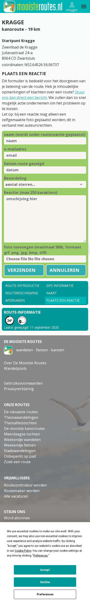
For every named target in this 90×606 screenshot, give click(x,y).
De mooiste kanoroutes (24, 428)
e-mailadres (15, 149)
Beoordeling (15, 178)
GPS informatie (59, 285)
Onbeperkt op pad (20, 456)
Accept (45, 570)
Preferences (45, 594)
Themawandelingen (21, 417)
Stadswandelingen (20, 450)
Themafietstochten (20, 422)
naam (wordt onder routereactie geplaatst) (44, 134)
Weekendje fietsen (20, 445)
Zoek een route (17, 461)
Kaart (51, 293)
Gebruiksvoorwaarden (23, 383)
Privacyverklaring (19, 388)
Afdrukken (15, 300)
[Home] (8, 349)
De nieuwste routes (21, 411)
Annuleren (64, 270)
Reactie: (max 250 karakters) (30, 192)
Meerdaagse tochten (22, 434)
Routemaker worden (21, 490)
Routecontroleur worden (25, 485)
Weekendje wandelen (22, 439)
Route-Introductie (22, 285)
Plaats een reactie (62, 300)
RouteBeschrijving (21, 293)
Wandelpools (15, 368)
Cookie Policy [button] (23, 550)
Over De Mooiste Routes (25, 362)
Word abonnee (17, 517)
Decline (45, 582)
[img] (83, 6)
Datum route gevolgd (24, 163)
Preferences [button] (40, 555)
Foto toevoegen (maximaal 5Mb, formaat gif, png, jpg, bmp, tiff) (42, 250)
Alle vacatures (16, 496)
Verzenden (22, 270)
